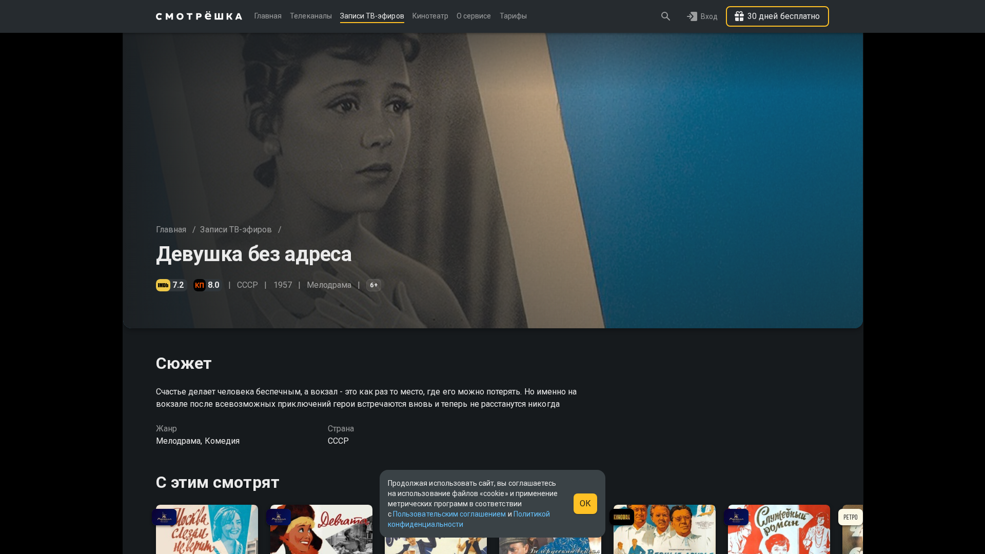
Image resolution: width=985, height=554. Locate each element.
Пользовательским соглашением (449, 514)
